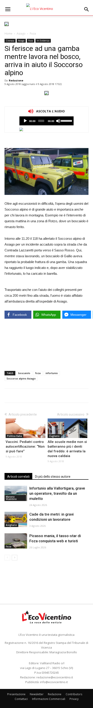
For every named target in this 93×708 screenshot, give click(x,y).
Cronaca (10, 40)
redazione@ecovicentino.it (54, 677)
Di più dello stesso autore (52, 476)
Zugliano (54, 436)
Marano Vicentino (11, 498)
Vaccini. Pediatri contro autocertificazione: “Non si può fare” (25, 446)
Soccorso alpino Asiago (21, 378)
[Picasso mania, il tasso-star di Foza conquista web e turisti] (16, 541)
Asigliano (11, 525)
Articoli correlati (18, 476)
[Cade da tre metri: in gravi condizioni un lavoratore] (16, 519)
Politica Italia (14, 436)
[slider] (66, 120)
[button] (86, 9)
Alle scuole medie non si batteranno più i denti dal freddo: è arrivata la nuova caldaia (67, 449)
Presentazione (16, 694)
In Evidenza (43, 40)
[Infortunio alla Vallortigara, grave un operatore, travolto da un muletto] (16, 493)
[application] (46, 120)
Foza (33, 33)
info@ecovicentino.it (54, 682)
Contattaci (21, 699)
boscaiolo (24, 373)
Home (8, 33)
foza (38, 373)
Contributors (74, 694)
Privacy (74, 699)
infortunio (52, 373)
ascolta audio (25, 121)
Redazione (16, 80)
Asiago (21, 33)
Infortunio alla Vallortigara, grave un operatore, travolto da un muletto (57, 493)
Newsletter (37, 694)
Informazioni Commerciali (48, 699)
